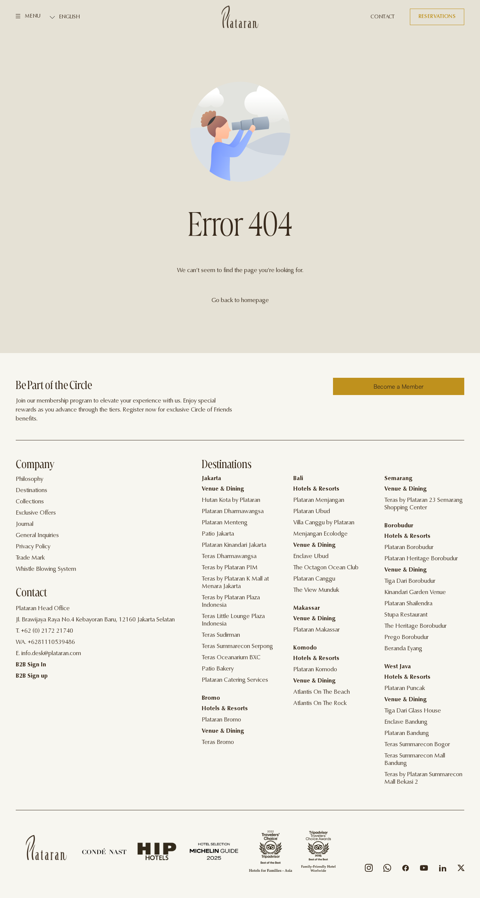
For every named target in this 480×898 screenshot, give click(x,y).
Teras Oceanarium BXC (231, 658)
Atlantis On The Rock (319, 703)
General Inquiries (37, 536)
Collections (30, 502)
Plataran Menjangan (318, 500)
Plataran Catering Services (235, 680)
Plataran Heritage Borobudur (421, 559)
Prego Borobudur (406, 638)
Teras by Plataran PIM (230, 568)
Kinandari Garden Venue (415, 593)
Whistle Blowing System (46, 569)
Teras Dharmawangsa (229, 557)
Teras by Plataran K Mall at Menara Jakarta (235, 583)
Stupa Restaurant (406, 615)
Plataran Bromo (221, 720)
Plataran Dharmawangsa (233, 512)
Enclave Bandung (406, 722)
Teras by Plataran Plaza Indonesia (231, 601)
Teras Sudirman (221, 635)
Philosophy (29, 479)
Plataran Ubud (311, 512)
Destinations (31, 491)
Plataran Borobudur (409, 548)
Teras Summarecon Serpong (237, 647)
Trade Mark (30, 558)
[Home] (46, 847)
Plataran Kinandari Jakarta (234, 545)
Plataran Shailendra (408, 604)
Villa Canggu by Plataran (323, 523)
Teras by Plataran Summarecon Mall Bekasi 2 (423, 778)
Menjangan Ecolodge (320, 534)
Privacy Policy (33, 547)
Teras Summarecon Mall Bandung (414, 759)
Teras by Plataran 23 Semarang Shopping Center (423, 504)
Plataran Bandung (406, 733)
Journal (24, 524)
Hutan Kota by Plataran (231, 500)
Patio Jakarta (218, 534)
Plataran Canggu (314, 579)
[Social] (369, 870)
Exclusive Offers (36, 513)
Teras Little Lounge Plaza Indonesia (233, 620)
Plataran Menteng (225, 523)
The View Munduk (316, 590)
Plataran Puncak (404, 688)
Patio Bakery (218, 669)
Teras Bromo (218, 742)
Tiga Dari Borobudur (409, 581)
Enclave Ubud (310, 557)
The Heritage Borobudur (415, 626)
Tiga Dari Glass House (412, 711)
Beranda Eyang (403, 649)
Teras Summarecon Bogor (417, 745)
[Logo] (240, 17)
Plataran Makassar (316, 630)
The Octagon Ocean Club (325, 568)
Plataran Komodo (315, 670)
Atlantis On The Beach (321, 692)
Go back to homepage (240, 301)
